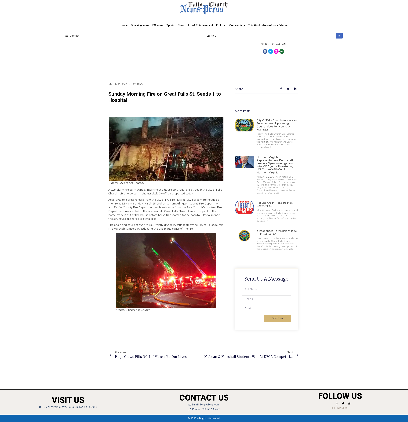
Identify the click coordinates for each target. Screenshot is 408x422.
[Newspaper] (281, 51)
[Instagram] (276, 51)
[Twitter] (270, 51)
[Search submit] (339, 36)
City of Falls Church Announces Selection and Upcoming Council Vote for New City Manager (277, 125)
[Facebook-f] (336, 403)
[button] (72, 35)
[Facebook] (265, 51)
